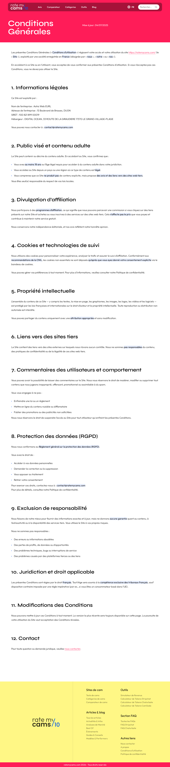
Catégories (70, 7)
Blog (94, 7)
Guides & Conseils (94, 735)
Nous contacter (128, 743)
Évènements (92, 731)
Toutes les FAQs (128, 721)
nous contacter (72, 648)
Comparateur (53, 7)
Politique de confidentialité (133, 754)
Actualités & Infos (94, 721)
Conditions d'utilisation (131, 750)
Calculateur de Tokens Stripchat (136, 698)
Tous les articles (93, 717)
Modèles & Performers (97, 738)
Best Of (89, 728)
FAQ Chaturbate (128, 728)
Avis (40, 7)
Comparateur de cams (96, 702)
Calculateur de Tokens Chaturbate (137, 702)
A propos (125, 747)
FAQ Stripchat (127, 724)
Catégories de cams (95, 698)
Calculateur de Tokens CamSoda (136, 705)
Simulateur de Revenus (131, 695)
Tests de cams (92, 695)
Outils (84, 7)
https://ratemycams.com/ (142, 52)
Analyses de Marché (95, 724)
